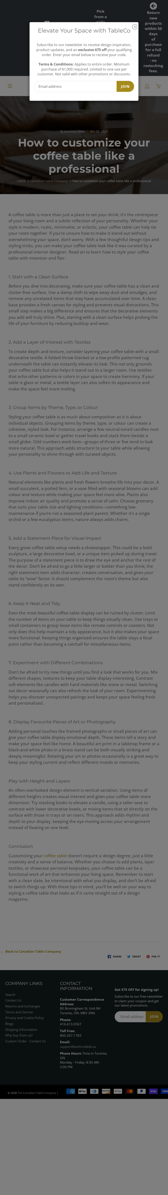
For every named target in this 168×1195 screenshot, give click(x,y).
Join (125, 86)
